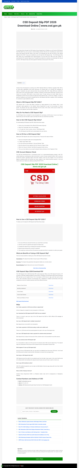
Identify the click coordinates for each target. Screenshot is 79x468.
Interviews (13, 1)
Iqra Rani (33, 29)
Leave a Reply (39, 459)
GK (26, 13)
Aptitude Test (32, 13)
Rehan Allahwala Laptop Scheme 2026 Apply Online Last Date (33, 421)
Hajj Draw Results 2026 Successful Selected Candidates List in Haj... (34, 434)
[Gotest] (8, 7)
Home (5, 13)
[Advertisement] (39, 40)
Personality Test (7, 1)
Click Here (51, 285)
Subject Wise (39, 13)
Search (54, 411)
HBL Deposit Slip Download (22, 301)
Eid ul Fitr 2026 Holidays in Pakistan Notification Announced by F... (34, 426)
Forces (22, 13)
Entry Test (16, 13)
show (23, 82)
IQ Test (18, 1)
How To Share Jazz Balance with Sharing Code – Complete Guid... (33, 432)
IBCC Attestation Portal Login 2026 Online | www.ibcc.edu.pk (32, 424)
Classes (10, 13)
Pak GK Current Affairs (25, 1)
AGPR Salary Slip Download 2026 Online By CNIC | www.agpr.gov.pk (34, 440)
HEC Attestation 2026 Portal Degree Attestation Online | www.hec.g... (34, 429)
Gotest (22, 465)
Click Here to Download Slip (39, 268)
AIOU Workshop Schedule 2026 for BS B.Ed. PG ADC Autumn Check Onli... (35, 437)
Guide (9, 17)
